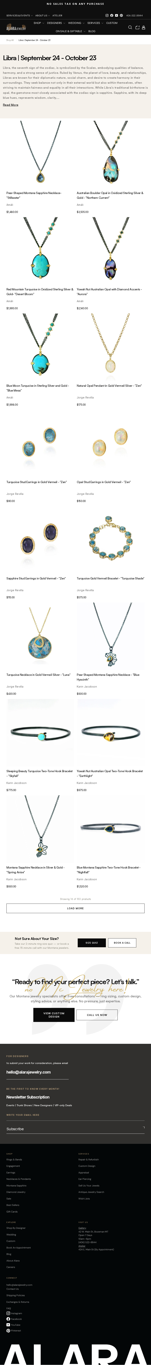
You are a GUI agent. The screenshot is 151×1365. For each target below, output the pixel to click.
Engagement (13, 1166)
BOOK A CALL (122, 942)
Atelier (57, 15)
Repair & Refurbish (88, 1159)
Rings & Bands (14, 1159)
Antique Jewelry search (91, 1192)
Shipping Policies (15, 1295)
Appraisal (83, 1172)
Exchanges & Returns (17, 1302)
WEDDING (75, 23)
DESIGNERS (54, 23)
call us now (97, 1014)
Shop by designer (16, 1228)
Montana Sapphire (16, 1185)
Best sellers (12, 1205)
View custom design (53, 1015)
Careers (10, 1267)
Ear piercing (84, 1179)
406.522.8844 (134, 15)
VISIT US (83, 1222)
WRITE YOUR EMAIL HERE (23, 1115)
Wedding (11, 1234)
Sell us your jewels (88, 1185)
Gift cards (12, 1211)
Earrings (10, 1172)
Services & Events (18, 15)
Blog (91, 31)
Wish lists (84, 1198)
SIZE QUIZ (92, 942)
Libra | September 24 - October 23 (34, 40)
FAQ (8, 1308)
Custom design (86, 1166)
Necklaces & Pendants (18, 1179)
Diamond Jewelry (15, 1192)
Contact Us (12, 1288)
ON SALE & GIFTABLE (69, 31)
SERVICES (94, 23)
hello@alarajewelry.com (28, 1072)
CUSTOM (111, 23)
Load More (75, 908)
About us (41, 15)
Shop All (10, 40)
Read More (10, 105)
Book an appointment (18, 1247)
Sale (8, 1198)
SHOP (37, 23)
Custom (10, 1241)
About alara (13, 1260)
